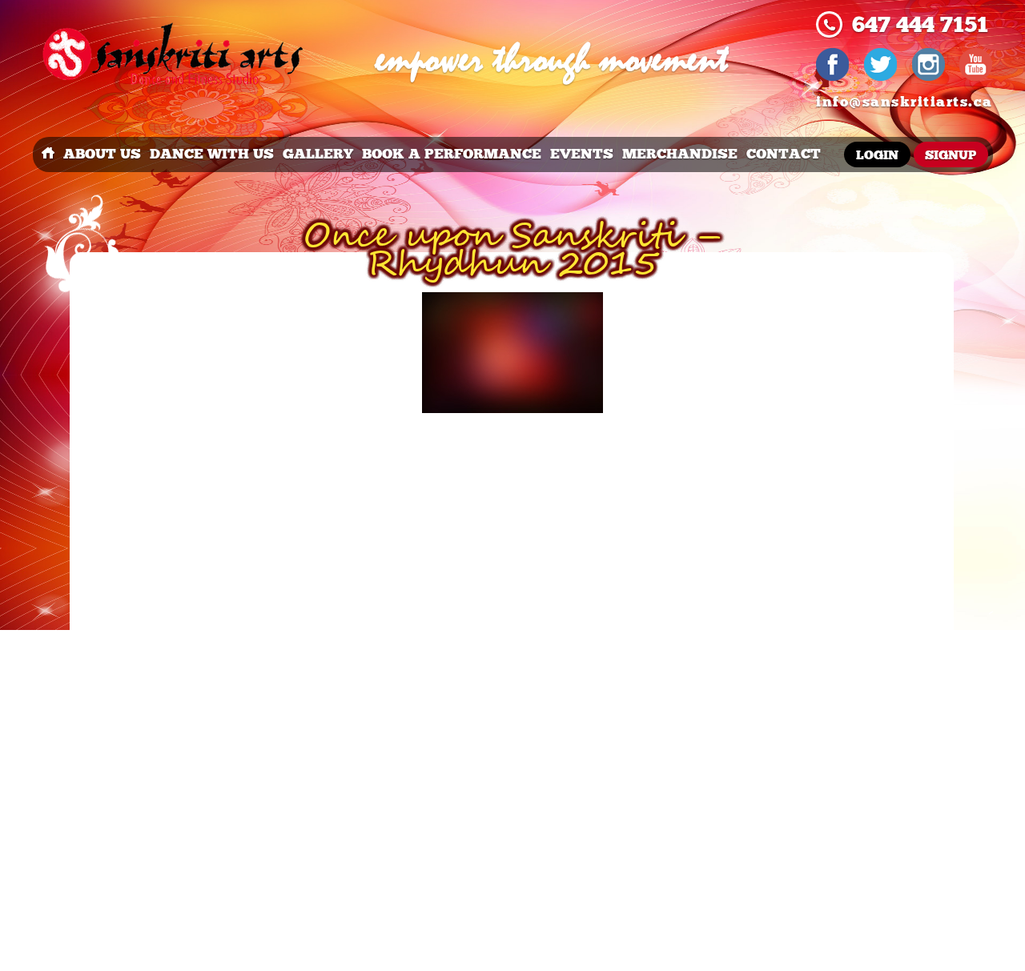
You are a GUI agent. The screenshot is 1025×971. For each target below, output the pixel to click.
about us (102, 154)
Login (877, 155)
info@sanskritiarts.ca (904, 102)
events (581, 154)
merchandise (680, 154)
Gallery (318, 154)
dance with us (212, 154)
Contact (783, 154)
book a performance (451, 154)
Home (48, 154)
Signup (950, 155)
